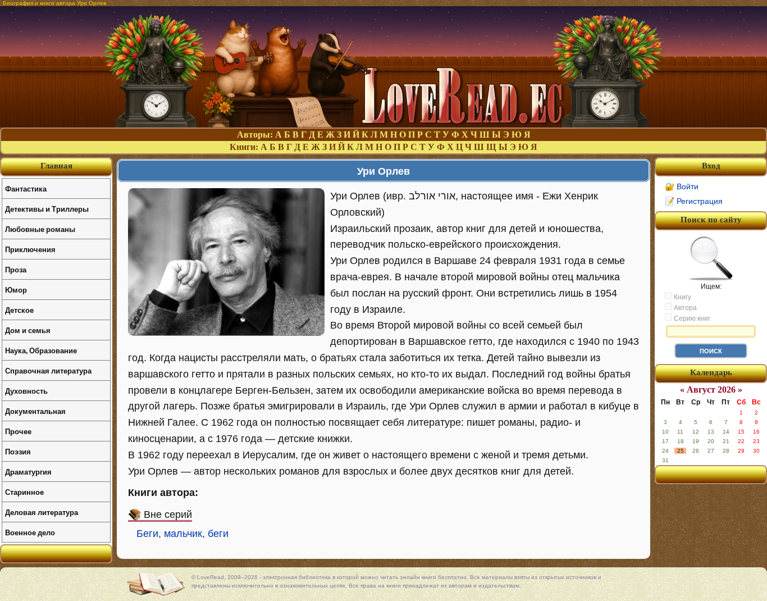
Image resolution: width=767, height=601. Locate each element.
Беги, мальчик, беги (182, 533)
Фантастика (26, 188)
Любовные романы (40, 229)
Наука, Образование (41, 350)
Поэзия (18, 451)
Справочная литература (48, 370)
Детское (19, 309)
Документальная (35, 411)
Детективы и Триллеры (47, 208)
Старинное (24, 491)
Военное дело (30, 532)
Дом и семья (28, 330)
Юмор (16, 289)
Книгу (681, 297)
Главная (56, 165)
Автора (684, 308)
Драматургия (28, 471)
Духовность (26, 390)
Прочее (18, 431)
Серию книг (691, 318)
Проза (15, 269)
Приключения (30, 249)
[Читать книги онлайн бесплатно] (383, 124)
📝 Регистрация (694, 201)
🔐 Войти (681, 186)
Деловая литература (41, 512)
